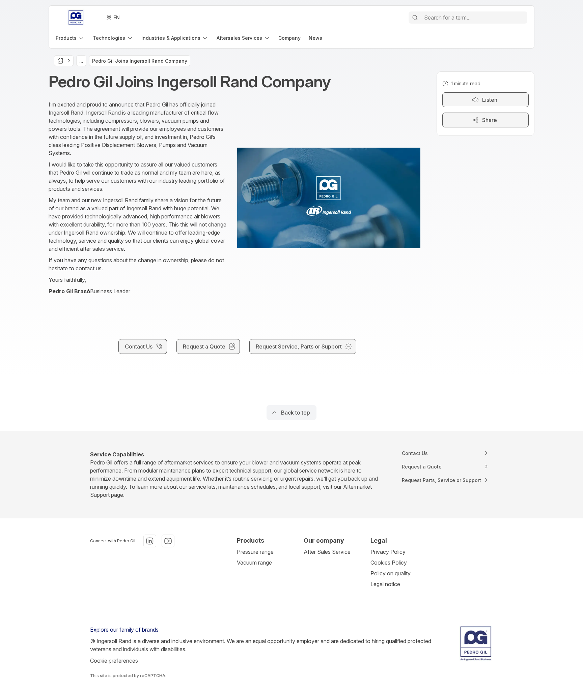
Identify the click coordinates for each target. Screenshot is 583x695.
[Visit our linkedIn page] (149, 541)
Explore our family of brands (124, 629)
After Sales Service (327, 551)
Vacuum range (254, 562)
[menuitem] (70, 37)
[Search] (415, 17)
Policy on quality (390, 573)
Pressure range (255, 551)
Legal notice (385, 584)
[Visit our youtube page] (168, 541)
